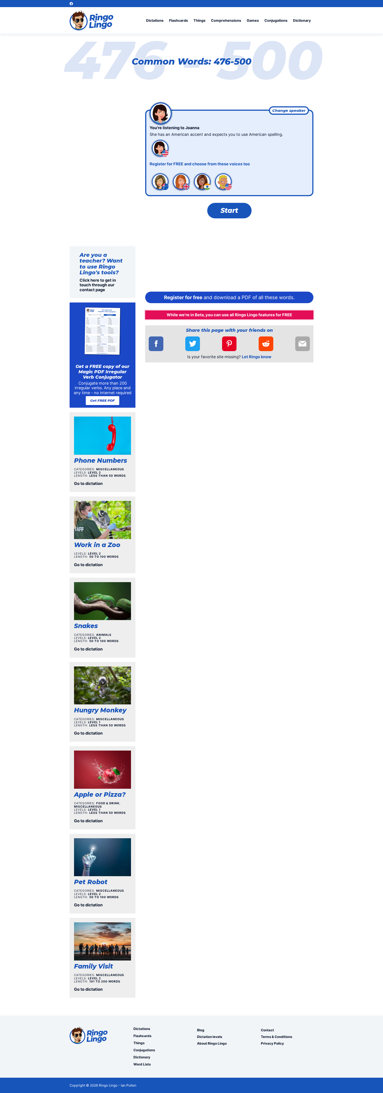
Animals (103, 634)
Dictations (155, 20)
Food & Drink (107, 803)
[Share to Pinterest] (229, 343)
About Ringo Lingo (212, 1043)
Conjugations (275, 20)
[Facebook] (71, 3)
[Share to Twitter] (192, 343)
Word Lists (142, 1064)
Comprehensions (226, 20)
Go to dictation (88, 483)
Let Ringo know (256, 356)
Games (253, 20)
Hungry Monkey (100, 710)
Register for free (183, 297)
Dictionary (302, 20)
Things (199, 20)
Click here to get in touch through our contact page (98, 285)
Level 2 (94, 472)
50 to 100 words (104, 556)
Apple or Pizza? (100, 794)
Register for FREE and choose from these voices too (200, 164)
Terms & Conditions (276, 1037)
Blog (200, 1030)
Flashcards (178, 20)
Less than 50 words (107, 475)
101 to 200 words (104, 981)
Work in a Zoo (97, 545)
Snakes (86, 626)
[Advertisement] (229, 256)
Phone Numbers (100, 460)
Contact (267, 1030)
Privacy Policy (272, 1043)
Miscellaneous (110, 469)
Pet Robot (90, 882)
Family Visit (93, 966)
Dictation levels (209, 1037)
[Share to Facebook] (156, 343)
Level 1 (94, 722)
